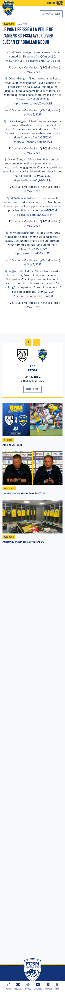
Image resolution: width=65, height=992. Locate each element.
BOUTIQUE (28, 989)
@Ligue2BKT (30, 82)
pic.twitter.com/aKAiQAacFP (34, 214)
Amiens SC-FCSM (12, 444)
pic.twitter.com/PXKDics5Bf (43, 60)
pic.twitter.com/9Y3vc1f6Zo (34, 253)
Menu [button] (57, 989)
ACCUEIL (8, 989)
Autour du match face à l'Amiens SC (23, 541)
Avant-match (9, 24)
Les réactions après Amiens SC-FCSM (23, 493)
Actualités (48, 989)
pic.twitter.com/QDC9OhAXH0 (34, 296)
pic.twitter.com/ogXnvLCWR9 (34, 103)
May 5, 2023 (34, 71)
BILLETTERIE (18, 989)
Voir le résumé (32, 389)
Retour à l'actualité (51, 13)
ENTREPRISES (38, 989)
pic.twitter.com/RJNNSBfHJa (34, 180)
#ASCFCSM (15, 60)
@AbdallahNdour (25, 198)
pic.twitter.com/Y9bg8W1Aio (34, 141)
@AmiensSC (47, 56)
